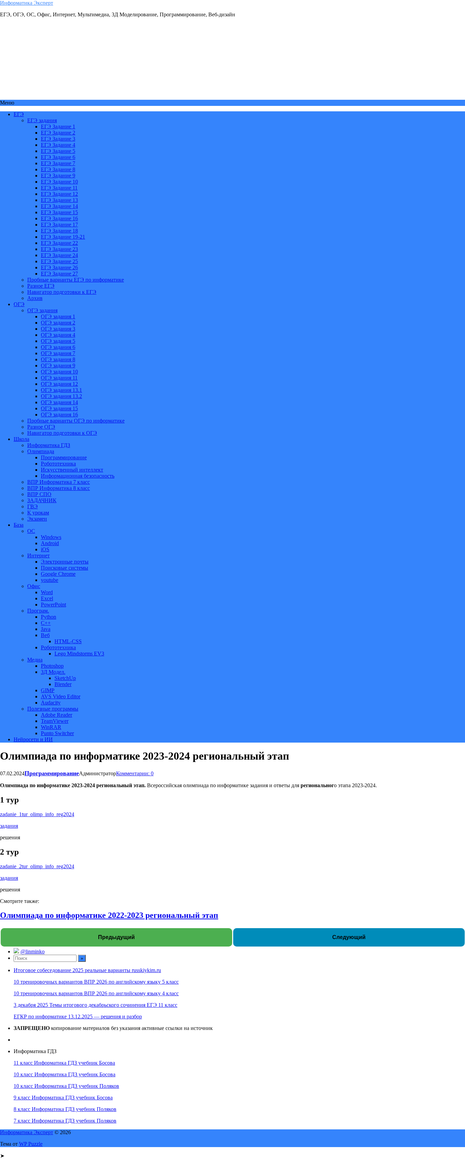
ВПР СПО (39, 494)
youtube (49, 580)
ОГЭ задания (42, 310)
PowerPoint (53, 604)
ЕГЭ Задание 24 (59, 255)
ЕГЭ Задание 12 (59, 194)
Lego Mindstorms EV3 (79, 653)
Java (45, 629)
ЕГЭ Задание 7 (58, 163)
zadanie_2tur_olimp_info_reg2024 (37, 866)
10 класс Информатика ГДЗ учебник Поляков (66, 1086)
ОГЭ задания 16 (59, 414)
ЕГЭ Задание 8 (58, 169)
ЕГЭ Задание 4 (58, 145)
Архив (35, 298)
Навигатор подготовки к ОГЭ (62, 433)
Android (50, 543)
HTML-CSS (68, 641)
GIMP (47, 690)
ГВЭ (32, 506)
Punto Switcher (57, 733)
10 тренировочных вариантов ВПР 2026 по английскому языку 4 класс (96, 993)
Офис (33, 586)
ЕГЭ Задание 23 (59, 249)
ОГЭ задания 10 (59, 372)
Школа (21, 439)
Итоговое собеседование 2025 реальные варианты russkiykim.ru (87, 970)
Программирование (64, 457)
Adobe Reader (56, 715)
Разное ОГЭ (41, 427)
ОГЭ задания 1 (58, 316)
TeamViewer (54, 721)
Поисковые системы (64, 568)
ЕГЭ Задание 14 (59, 206)
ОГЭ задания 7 (58, 353)
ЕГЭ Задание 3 (58, 139)
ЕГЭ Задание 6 (58, 157)
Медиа (35, 660)
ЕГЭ (19, 114)
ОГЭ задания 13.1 (61, 390)
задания (9, 826)
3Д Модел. (53, 672)
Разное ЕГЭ (40, 286)
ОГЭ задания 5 (58, 341)
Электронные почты (65, 562)
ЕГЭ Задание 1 (58, 126)
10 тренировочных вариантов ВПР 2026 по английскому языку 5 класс (96, 982)
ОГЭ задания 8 (58, 359)
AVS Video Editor (60, 696)
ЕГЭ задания (42, 120)
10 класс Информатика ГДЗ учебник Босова (64, 1074)
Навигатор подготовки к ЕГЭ (61, 292)
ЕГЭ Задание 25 (59, 261)
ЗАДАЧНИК (42, 500)
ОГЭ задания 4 (58, 335)
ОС (31, 531)
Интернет (38, 555)
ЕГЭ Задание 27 (59, 273)
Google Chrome (58, 574)
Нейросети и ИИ (33, 739)
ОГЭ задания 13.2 (61, 396)
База (18, 525)
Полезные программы (52, 709)
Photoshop (52, 666)
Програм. (38, 611)
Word (47, 592)
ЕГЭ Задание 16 (59, 218)
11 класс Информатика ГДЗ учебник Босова (64, 1063)
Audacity (51, 702)
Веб (45, 635)
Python (48, 617)
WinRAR (51, 727)
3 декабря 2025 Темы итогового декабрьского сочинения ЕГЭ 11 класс (95, 1005)
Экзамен (37, 519)
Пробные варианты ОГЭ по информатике (76, 421)
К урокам (38, 512)
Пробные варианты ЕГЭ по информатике (75, 280)
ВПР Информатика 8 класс (58, 488)
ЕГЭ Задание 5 (58, 151)
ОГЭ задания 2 (58, 323)
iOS (45, 549)
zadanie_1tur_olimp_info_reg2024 (37, 814)
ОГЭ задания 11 (59, 378)
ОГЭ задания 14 (59, 402)
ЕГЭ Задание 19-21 (63, 237)
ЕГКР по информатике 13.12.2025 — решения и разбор (78, 1016)
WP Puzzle (31, 1144)
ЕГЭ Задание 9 (58, 175)
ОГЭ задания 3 (58, 329)
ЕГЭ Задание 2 (58, 133)
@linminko (32, 951)
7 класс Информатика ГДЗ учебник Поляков (65, 1121)
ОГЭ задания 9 (58, 365)
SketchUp (65, 678)
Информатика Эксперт (26, 3)
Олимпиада (40, 451)
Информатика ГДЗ (48, 445)
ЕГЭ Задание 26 (59, 267)
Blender (62, 684)
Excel (47, 598)
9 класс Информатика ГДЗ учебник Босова (63, 1097)
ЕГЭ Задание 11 (59, 188)
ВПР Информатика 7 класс (58, 482)
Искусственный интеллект (72, 470)
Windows (51, 537)
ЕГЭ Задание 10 (59, 182)
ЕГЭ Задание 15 (59, 212)
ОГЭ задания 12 (59, 384)
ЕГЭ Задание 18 (59, 231)
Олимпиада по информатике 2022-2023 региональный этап (109, 915)
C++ (46, 623)
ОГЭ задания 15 (59, 408)
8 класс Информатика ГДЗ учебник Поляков (65, 1109)
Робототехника (58, 463)
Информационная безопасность (77, 476)
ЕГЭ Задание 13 (59, 200)
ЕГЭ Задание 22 (59, 243)
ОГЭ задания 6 (58, 347)
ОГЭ (19, 304)
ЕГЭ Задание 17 (59, 224)
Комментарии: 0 (135, 773)
